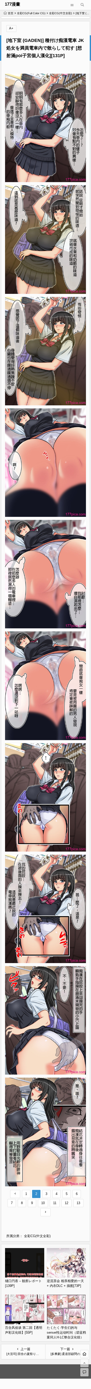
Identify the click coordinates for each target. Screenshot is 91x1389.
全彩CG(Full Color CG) (31, 13)
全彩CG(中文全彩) (60, 13)
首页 (10, 13)
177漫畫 (12, 4)
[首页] (84, 1354)
